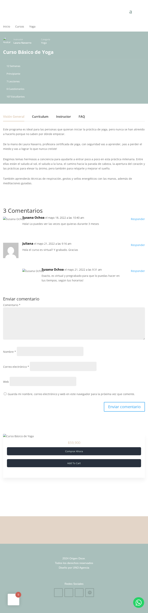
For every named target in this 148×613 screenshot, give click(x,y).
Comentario (11, 305)
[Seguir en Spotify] (89, 592)
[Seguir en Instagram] (68, 592)
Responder (138, 219)
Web (6, 382)
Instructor (18, 39)
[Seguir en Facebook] (58, 592)
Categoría (45, 39)
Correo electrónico (16, 367)
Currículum (40, 117)
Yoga (44, 42)
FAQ (82, 117)
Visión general (13, 117)
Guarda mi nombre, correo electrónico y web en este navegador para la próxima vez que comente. (71, 394)
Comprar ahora (74, 451)
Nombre (9, 352)
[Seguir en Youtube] (79, 592)
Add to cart (74, 463)
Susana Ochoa (33, 217)
